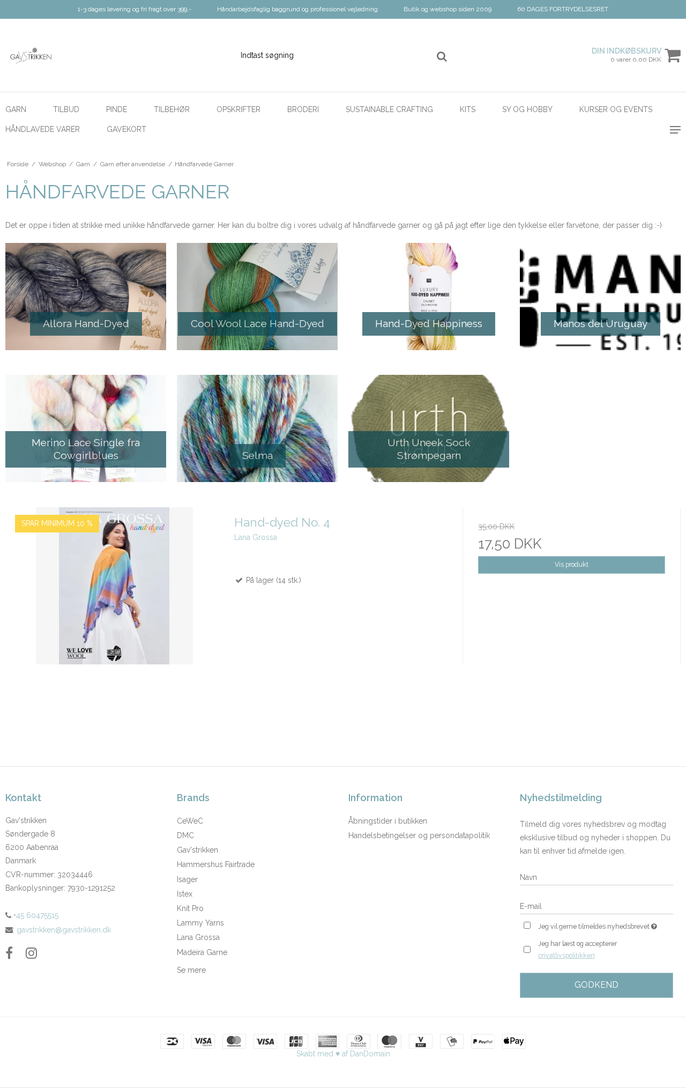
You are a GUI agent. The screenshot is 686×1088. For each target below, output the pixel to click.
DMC (185, 835)
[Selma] (257, 428)
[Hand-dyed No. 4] (114, 616)
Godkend (596, 985)
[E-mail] (596, 905)
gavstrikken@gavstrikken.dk (64, 930)
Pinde (116, 109)
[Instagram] (31, 953)
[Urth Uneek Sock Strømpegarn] (428, 428)
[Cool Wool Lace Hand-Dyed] (257, 296)
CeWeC (190, 821)
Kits (467, 109)
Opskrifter (238, 109)
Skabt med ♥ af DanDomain (343, 1053)
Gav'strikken (197, 850)
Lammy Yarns (200, 923)
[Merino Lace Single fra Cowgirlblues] (85, 428)
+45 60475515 (34, 915)
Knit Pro (190, 908)
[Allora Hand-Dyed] (85, 296)
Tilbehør (172, 109)
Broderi (303, 109)
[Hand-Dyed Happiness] (428, 296)
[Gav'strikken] (57, 55)
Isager (187, 879)
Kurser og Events (615, 109)
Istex (184, 894)
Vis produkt (571, 564)
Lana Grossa (198, 937)
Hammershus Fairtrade (216, 864)
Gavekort (126, 129)
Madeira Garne (202, 952)
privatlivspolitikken (566, 955)
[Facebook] (9, 953)
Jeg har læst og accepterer (577, 949)
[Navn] (596, 876)
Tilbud (66, 109)
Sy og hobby (527, 109)
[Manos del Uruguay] (600, 296)
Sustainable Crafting (389, 109)
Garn (15, 109)
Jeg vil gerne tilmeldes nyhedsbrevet (605, 924)
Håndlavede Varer (42, 129)
